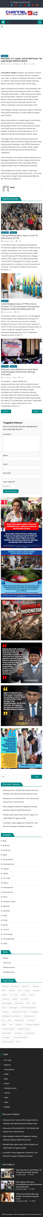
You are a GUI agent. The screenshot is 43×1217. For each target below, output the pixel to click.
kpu (34, 1003)
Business (6, 845)
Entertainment (8, 864)
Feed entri (7, 963)
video (5, 943)
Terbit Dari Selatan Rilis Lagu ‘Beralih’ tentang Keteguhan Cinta (27, 1196)
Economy (6, 850)
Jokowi (31, 995)
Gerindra (36, 990)
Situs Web (7, 473)
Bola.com (25, 986)
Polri (10, 1024)
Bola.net (36, 986)
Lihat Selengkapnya (28, 1008)
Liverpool (5, 1012)
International (8, 892)
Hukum (5, 883)
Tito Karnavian (7, 1042)
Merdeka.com (29, 1016)
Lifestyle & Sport (9, 901)
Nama (5, 455)
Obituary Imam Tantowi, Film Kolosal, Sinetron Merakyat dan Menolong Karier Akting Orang (20, 792)
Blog (4, 841)
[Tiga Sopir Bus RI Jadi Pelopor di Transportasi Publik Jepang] (7, 1173)
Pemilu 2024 (19, 1020)
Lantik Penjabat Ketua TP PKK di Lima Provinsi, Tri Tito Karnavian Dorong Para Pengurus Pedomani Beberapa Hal (20, 306)
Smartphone (30, 1033)
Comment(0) (30, 64)
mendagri (34, 1012)
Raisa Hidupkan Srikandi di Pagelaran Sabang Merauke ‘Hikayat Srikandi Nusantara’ (20, 808)
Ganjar (27, 990)
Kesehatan (19, 1003)
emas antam (8, 859)
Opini (5, 915)
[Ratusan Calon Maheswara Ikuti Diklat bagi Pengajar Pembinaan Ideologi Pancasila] (21, 351)
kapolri (15, 999)
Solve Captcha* (9, 482)
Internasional (8, 887)
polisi (4, 1024)
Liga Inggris (13, 1008)
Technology (7, 934)
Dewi (20, 64)
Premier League (8, 1029)
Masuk (5, 958)
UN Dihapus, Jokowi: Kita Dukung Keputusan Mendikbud (7, 411)
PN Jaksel (30, 1020)
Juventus (5, 999)
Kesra (5, 897)
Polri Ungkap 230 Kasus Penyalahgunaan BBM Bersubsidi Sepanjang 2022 (29, 1184)
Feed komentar (9, 967)
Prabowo (19, 1024)
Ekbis (5, 855)
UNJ (18, 1042)
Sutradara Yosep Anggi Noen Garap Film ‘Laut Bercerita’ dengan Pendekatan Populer (20, 824)
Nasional (5, 56)
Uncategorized (8, 939)
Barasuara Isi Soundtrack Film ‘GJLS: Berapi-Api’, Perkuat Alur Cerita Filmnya (21, 800)
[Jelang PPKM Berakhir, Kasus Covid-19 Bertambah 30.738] (21, 216)
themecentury (36, 1214)
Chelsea (11, 990)
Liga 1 (4, 1008)
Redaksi (7, 1107)
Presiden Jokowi (24, 1029)
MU (3, 1020)
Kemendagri (6, 1003)
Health (5, 873)
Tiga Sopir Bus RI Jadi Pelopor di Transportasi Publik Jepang (28, 1171)
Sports (5, 925)
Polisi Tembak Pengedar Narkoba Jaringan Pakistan (38, 411)
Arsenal (5, 986)
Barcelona (15, 986)
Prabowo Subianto (33, 1024)
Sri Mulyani (6, 1037)
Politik (5, 920)
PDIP (9, 1020)
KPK (28, 1003)
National (6, 911)
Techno (6, 929)
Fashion (6, 869)
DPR (19, 990)
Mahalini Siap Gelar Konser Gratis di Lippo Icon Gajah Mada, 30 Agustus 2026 (20, 816)
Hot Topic (5, 232)
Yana (22, 377)
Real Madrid (6, 1033)
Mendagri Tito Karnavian (11, 1016)
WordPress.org (8, 972)
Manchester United (19, 1012)
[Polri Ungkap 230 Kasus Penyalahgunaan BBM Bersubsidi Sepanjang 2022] (7, 1185)
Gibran (4, 995)
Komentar (7, 434)
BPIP (3, 990)
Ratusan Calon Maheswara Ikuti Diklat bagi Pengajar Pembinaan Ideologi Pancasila (19, 372)
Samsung (18, 1033)
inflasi (23, 995)
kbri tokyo (24, 999)
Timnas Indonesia (20, 1037)
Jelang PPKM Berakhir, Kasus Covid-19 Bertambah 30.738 (19, 236)
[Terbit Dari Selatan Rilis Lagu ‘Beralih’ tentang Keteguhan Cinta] (7, 1197)
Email (5, 464)
